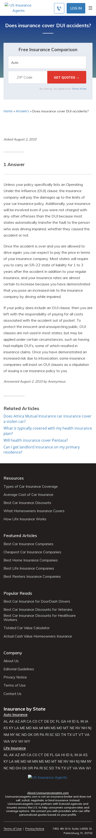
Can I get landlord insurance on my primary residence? (41, 449)
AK (11, 721)
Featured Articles (20, 535)
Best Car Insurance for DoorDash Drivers (36, 601)
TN (63, 735)
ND (24, 735)
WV (14, 741)
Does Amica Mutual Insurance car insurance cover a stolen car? (47, 419)
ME (22, 728)
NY (12, 735)
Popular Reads (17, 593)
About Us (11, 661)
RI (47, 735)
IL (77, 721)
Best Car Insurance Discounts (27, 503)
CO (34, 721)
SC (52, 735)
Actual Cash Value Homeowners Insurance (37, 636)
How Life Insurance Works (24, 519)
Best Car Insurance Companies (28, 544)
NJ (89, 728)
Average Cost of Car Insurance (28, 495)
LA (16, 728)
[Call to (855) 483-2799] (59, 8)
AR (23, 721)
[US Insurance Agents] (18, 7)
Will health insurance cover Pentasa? (35, 440)
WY (27, 741)
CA (29, 721)
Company (12, 652)
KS (5, 728)
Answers (22, 111)
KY (11, 728)
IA (86, 721)
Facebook (32, 784)
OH (18, 768)
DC (52, 721)
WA (6, 741)
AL (5, 721)
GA (63, 721)
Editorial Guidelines (18, 669)
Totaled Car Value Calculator (26, 628)
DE (46, 721)
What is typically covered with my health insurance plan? (47, 431)
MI (41, 728)
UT (75, 735)
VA (87, 735)
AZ (17, 721)
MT (66, 728)
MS (53, 728)
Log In (76, 8)
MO (59, 728)
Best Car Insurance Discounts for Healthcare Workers (39, 618)
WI (20, 741)
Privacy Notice (15, 677)
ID (73, 721)
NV (77, 728)
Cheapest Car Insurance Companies (32, 552)
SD (57, 735)
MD (29, 728)
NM (6, 735)
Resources (13, 478)
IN (82, 721)
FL (58, 721)
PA (42, 735)
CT (40, 721)
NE (72, 728)
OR (36, 735)
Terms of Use (79, 88)
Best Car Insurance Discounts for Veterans (37, 610)
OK (30, 735)
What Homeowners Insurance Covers (34, 511)
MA (35, 728)
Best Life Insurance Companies (28, 568)
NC (18, 735)
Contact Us (12, 694)
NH (84, 728)
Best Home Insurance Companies (30, 560)
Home (8, 111)
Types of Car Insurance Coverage (30, 486)
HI (69, 721)
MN (47, 728)
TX (69, 735)
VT (81, 735)
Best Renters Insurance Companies (32, 576)
